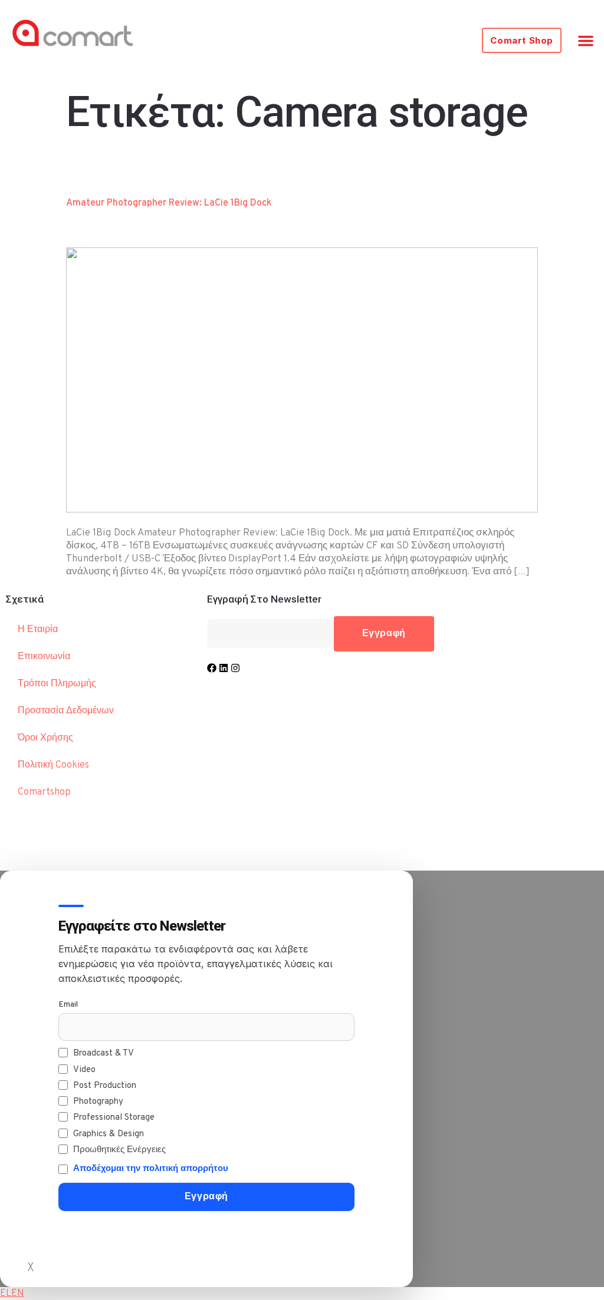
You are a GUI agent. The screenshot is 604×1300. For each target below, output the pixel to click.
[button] (585, 40)
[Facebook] (211, 668)
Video (84, 1070)
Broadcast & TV (103, 1053)
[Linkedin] (223, 668)
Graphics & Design (108, 1134)
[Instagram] (235, 668)
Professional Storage (114, 1117)
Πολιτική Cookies (53, 765)
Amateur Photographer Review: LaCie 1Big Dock (168, 203)
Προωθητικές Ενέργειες (119, 1150)
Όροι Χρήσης (45, 738)
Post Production (104, 1085)
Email (68, 1005)
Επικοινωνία (44, 657)
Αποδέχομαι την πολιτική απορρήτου (150, 1169)
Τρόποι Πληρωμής (57, 684)
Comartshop (44, 792)
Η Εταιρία (38, 630)
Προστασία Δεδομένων (66, 711)
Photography (98, 1101)
